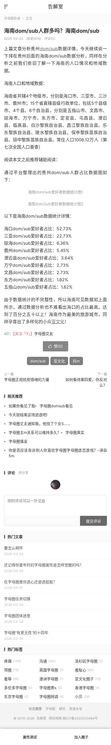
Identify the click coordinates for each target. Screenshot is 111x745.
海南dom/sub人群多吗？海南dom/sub (51, 31)
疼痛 (12, 661)
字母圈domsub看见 (56, 406)
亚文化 (57, 321)
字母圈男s (50, 687)
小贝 (82, 696)
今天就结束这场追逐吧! (28, 414)
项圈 (11, 670)
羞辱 (11, 678)
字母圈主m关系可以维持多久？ (35, 432)
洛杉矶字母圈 (89, 661)
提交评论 (93, 521)
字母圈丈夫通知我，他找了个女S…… (39, 423)
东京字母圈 (16, 696)
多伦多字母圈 (18, 687)
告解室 (55, 6)
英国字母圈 (51, 670)
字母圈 (50, 709)
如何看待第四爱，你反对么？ (86, 382)
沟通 (47, 661)
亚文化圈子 (88, 678)
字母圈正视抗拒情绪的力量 (26, 379)
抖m (76, 361)
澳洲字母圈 (51, 678)
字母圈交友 (43, 333)
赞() (55, 346)
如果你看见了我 (22, 406)
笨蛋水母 (75, 709)
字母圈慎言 (18, 441)
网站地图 (55, 718)
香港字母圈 (87, 687)
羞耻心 (84, 670)
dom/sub (49, 48)
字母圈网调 (51, 696)
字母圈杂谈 (12, 18)
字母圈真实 (74, 432)
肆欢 (62, 709)
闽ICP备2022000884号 (80, 718)
